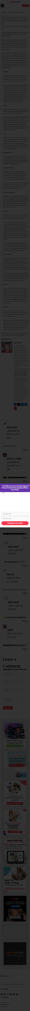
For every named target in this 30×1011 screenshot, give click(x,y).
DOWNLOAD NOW (15, 523)
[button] (29, 486)
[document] (15, 505)
